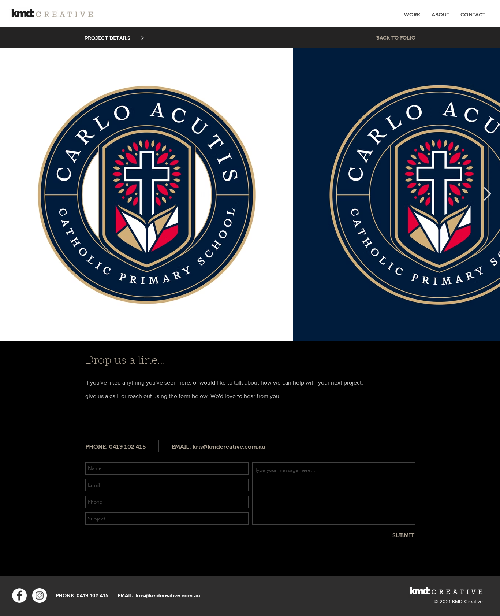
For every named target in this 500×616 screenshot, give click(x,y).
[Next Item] (487, 194)
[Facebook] (19, 595)
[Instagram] (39, 595)
